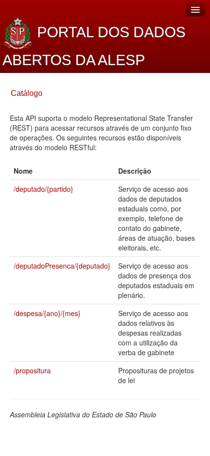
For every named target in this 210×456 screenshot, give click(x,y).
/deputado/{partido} (43, 189)
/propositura (32, 370)
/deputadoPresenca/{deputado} (62, 266)
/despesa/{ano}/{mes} (47, 313)
